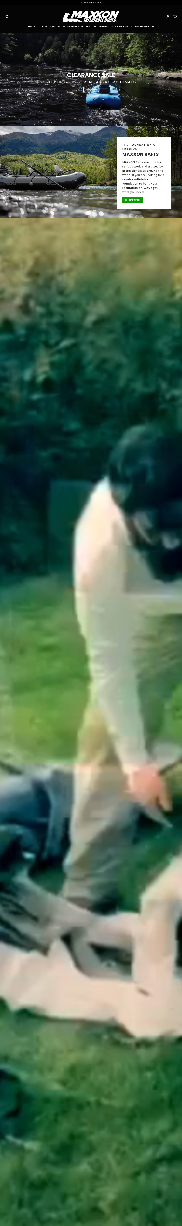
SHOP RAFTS (132, 200)
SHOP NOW (91, 89)
